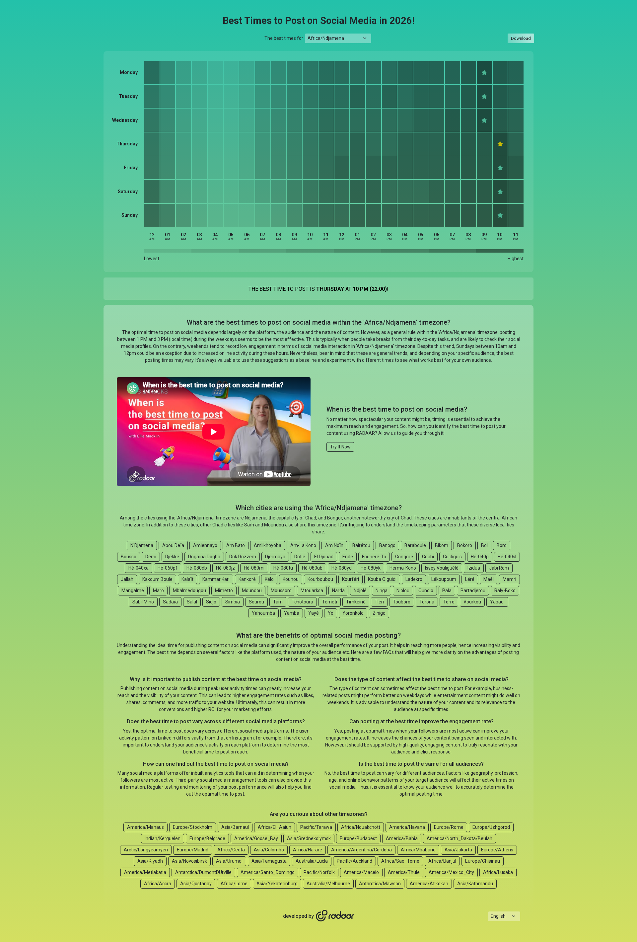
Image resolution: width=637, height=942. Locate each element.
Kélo (269, 579)
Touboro (401, 601)
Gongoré (404, 556)
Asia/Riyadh (150, 861)
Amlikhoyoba (267, 545)
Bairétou (361, 545)
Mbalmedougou (189, 590)
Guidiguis (452, 556)
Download (521, 38)
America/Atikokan (429, 883)
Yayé (313, 613)
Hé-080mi (254, 568)
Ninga (382, 590)
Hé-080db (196, 568)
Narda (338, 590)
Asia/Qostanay (196, 883)
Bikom (441, 545)
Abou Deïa (173, 545)
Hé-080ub (312, 568)
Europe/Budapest (358, 838)
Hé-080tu (283, 568)
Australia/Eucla (312, 861)
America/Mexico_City (451, 872)
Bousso (128, 556)
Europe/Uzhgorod (491, 827)
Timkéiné (356, 601)
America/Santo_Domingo (268, 872)
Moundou (252, 590)
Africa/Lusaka (498, 872)
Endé (347, 556)
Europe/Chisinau (482, 861)
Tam (278, 601)
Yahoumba (263, 613)
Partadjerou (472, 590)
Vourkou (472, 601)
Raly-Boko (505, 590)
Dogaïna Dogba (204, 556)
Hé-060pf (167, 568)
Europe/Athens (497, 849)
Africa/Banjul (442, 861)
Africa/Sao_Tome (400, 861)
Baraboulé (415, 545)
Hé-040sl (507, 556)
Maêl (488, 579)
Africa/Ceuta (231, 849)
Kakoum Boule (157, 579)
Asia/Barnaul (235, 827)
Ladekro (413, 579)
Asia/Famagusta (269, 861)
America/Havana (407, 827)
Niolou (402, 590)
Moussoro (281, 590)
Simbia (232, 601)
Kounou (291, 579)
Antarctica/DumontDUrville (203, 872)
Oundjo (425, 590)
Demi (150, 556)
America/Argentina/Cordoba (361, 849)
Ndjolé (360, 590)
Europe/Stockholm (192, 827)
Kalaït (187, 579)
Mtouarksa (312, 590)
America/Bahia (402, 838)
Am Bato (235, 545)
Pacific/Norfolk (319, 872)
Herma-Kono (402, 568)
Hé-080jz (225, 568)
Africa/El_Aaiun (274, 827)
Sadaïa (170, 601)
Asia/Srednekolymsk (309, 838)
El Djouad (323, 556)
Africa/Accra (157, 883)
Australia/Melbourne (328, 883)
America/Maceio (361, 872)
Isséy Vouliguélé (442, 568)
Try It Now (340, 446)
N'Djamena (141, 545)
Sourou (256, 601)
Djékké (172, 556)
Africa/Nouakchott (360, 827)
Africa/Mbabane (418, 849)
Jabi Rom (499, 568)
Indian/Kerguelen (162, 838)
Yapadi (497, 601)
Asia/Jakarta (458, 849)
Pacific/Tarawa (316, 827)
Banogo (387, 545)
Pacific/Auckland (354, 861)
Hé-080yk (371, 568)
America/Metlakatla (145, 872)
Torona (426, 601)
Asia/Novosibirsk (189, 861)
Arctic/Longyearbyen (146, 849)
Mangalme (132, 590)
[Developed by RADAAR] (318, 915)
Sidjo (211, 601)
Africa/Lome (234, 883)
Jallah (127, 579)
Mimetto (224, 590)
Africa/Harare (307, 849)
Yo (330, 613)
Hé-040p (480, 556)
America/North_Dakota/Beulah (459, 838)
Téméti (329, 601)
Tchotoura (302, 601)
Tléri (379, 601)
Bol (484, 545)
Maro (158, 590)
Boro (502, 545)
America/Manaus (145, 827)
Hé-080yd (341, 568)
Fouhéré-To (374, 556)
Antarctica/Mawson (380, 883)
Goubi (428, 556)
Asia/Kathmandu (475, 883)
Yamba (291, 613)
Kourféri (350, 579)
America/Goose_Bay (256, 838)
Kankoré (247, 579)
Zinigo (379, 613)
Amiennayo (205, 545)
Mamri (509, 579)
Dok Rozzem (242, 556)
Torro (449, 601)
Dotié (299, 556)
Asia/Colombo (269, 849)
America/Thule (404, 872)
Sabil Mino (143, 601)
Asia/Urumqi (229, 861)
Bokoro (464, 545)
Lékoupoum (443, 579)
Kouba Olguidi (382, 579)
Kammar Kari (216, 579)
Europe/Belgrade (207, 838)
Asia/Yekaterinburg (277, 883)
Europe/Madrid (192, 849)
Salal (192, 601)
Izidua (473, 568)
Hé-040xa (138, 568)
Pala (447, 590)
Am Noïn (334, 545)
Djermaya (275, 556)
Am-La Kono (303, 545)
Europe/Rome (448, 827)
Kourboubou (320, 579)
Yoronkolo (353, 613)
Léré (469, 579)
